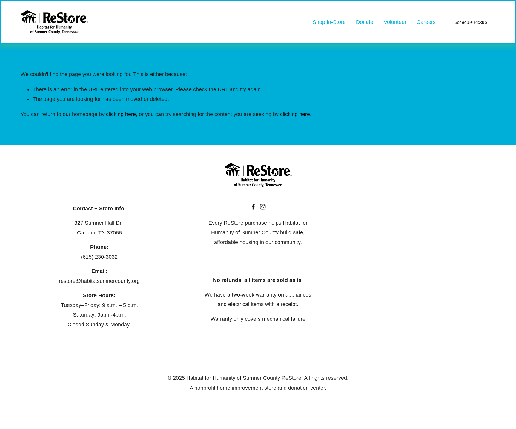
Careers (426, 22)
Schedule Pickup (470, 22)
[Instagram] (263, 207)
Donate (364, 22)
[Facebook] (253, 207)
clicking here (121, 114)
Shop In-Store (329, 22)
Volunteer (395, 22)
